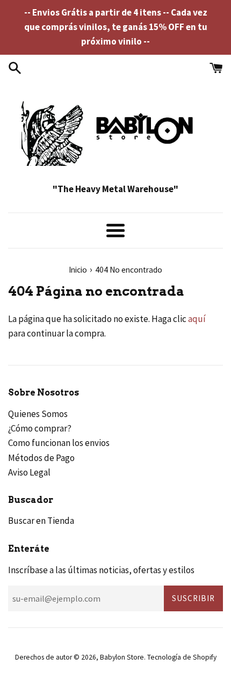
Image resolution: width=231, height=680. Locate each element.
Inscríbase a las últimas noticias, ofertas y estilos (101, 570)
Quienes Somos (38, 414)
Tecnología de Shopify (181, 657)
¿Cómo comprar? (39, 428)
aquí (197, 319)
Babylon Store (122, 657)
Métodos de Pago (41, 458)
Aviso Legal (29, 472)
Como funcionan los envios (59, 443)
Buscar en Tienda (41, 521)
